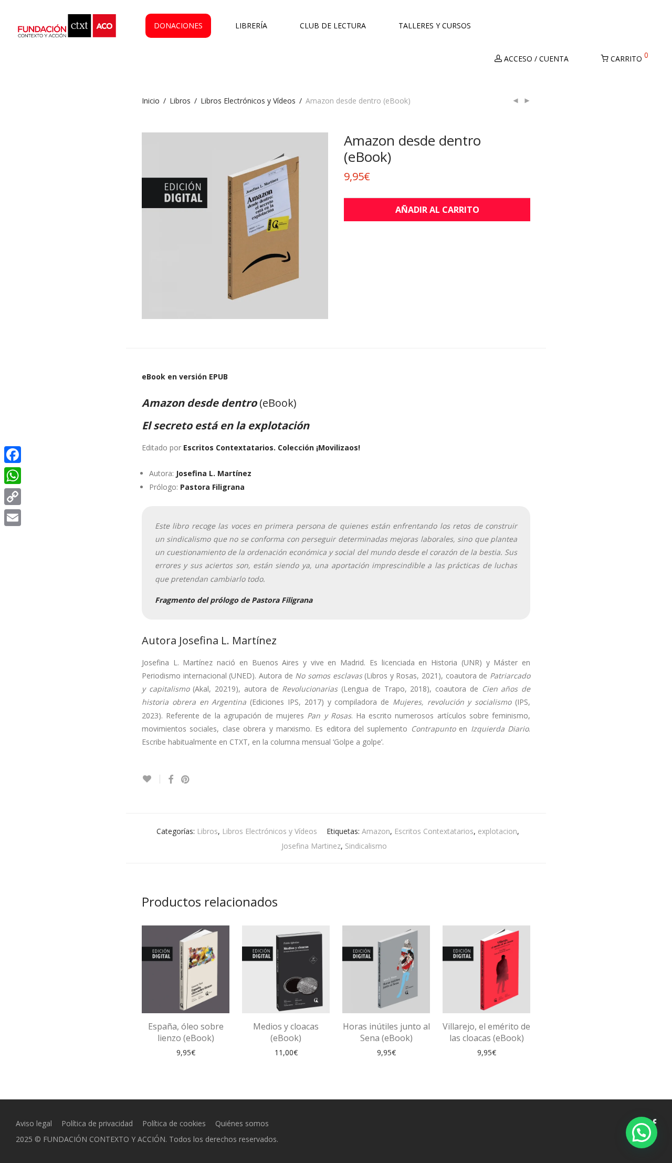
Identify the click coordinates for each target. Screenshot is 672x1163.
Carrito (628, 57)
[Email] (12, 517)
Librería (251, 25)
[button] (641, 1132)
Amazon (376, 831)
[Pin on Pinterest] (186, 780)
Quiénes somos (242, 1123)
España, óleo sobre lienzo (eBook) (186, 1032)
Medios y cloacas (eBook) (286, 1032)
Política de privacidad (97, 1123)
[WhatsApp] (12, 475)
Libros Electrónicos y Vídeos (248, 101)
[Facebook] (12, 454)
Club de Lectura (333, 25)
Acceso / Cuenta (535, 59)
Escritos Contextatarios (434, 831)
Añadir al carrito (437, 209)
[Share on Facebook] (170, 780)
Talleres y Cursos (434, 25)
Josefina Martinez (311, 846)
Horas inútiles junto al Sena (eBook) (386, 1032)
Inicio (151, 101)
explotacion (497, 831)
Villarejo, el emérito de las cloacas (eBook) (486, 1032)
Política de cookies (174, 1123)
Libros (180, 101)
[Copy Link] (12, 496)
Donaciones (178, 25)
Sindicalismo (366, 846)
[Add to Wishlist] (151, 779)
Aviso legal (34, 1123)
